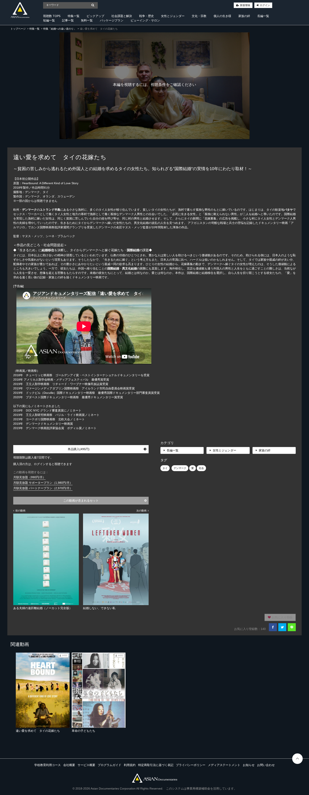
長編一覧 (263, 16)
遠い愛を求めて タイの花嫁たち (38, 730)
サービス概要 (86, 765)
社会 (201, 468)
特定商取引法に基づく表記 (155, 765)
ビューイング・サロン (145, 20)
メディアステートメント (224, 765)
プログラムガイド (109, 765)
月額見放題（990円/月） (29, 477)
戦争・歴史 (146, 16)
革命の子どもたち (83, 730)
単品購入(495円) (79, 449)
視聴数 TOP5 (52, 16)
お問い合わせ (266, 765)
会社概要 (69, 765)
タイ (165, 468)
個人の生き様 (222, 16)
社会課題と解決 (121, 16)
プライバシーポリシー (190, 765)
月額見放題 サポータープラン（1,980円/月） (43, 482)
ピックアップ (95, 16)
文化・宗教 (199, 16)
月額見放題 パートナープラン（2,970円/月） (43, 488)
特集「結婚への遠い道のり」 (59, 28)
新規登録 (245, 5)
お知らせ (249, 765)
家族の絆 (244, 16)
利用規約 (130, 765)
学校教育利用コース (47, 765)
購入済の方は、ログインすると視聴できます (42, 464)
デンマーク (180, 468)
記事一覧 (68, 20)
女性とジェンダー (173, 16)
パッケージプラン (111, 20)
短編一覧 (49, 20)
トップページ (18, 28)
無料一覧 (87, 20)
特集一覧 (73, 16)
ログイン (265, 5)
